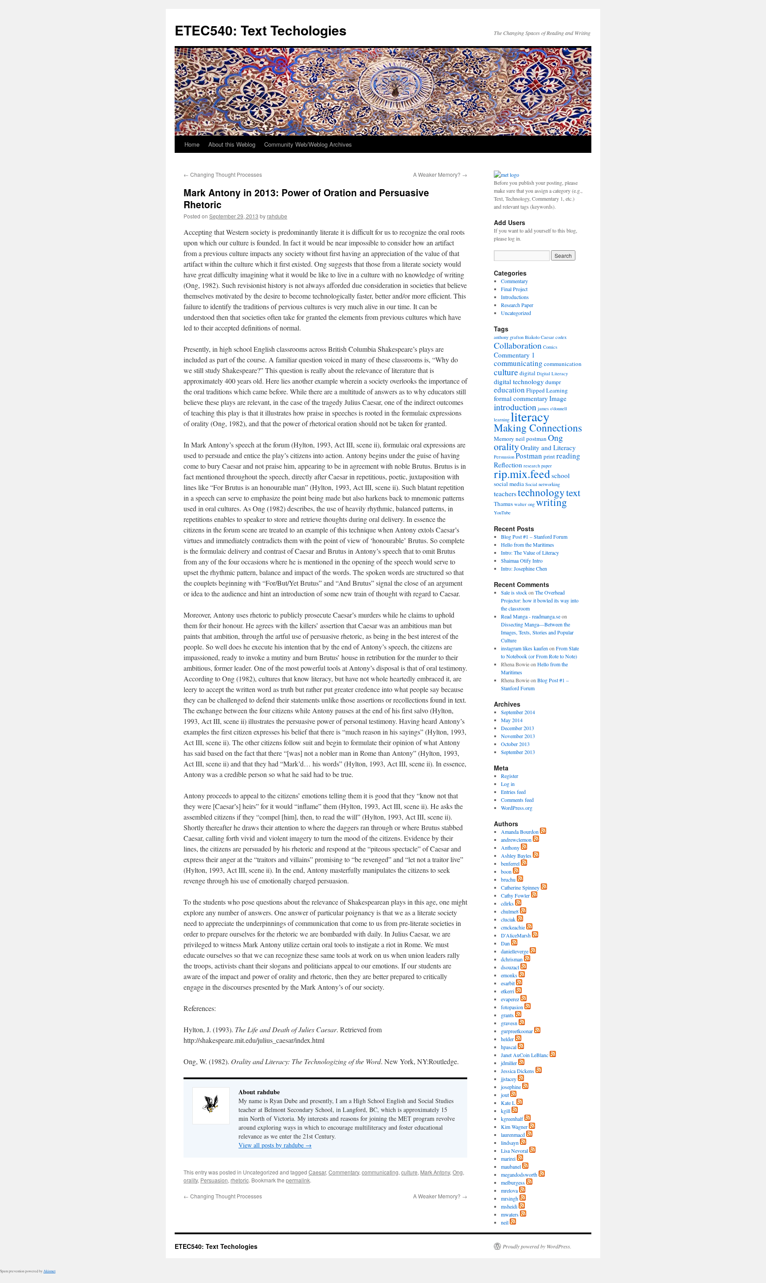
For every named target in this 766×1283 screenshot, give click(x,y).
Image (558, 398)
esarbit (508, 983)
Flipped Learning (547, 390)
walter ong (524, 504)
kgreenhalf (512, 1118)
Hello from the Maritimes (527, 544)
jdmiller (509, 1062)
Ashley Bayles (516, 855)
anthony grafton (509, 337)
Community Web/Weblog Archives (308, 144)
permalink (298, 1180)
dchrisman (512, 959)
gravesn (509, 1022)
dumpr (553, 382)
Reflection (508, 464)
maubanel (511, 1166)
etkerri (507, 991)
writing (551, 502)
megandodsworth (519, 1174)
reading (568, 456)
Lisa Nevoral (514, 1150)
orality (191, 1180)
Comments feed (517, 799)
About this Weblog (231, 144)
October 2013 (515, 743)
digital (527, 373)
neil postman (531, 439)
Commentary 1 (514, 354)
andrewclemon (516, 839)
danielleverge (514, 951)
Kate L (508, 1102)
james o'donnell (552, 408)
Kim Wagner (514, 1126)
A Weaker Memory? (440, 174)
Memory (504, 439)
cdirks (507, 903)
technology (541, 492)
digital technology (519, 381)
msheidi (509, 1206)
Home (191, 144)
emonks (509, 975)
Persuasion (214, 1180)
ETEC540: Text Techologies (261, 29)
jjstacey (508, 1078)
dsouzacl (510, 967)
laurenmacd (513, 1134)
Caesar (317, 1172)
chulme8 (510, 911)
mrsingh (509, 1198)
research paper (538, 466)
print (549, 456)
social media (509, 484)
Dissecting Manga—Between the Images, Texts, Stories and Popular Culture (537, 632)
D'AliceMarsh (516, 935)
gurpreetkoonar (517, 1030)
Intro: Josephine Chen (524, 568)
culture (409, 1172)
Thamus (503, 504)
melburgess (513, 1182)
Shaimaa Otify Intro (522, 560)
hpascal (508, 1046)
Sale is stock (514, 592)
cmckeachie (513, 927)
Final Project (514, 288)
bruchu (508, 879)
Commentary (343, 1172)
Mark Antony (435, 1172)
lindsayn (510, 1142)
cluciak (508, 919)
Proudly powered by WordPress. (537, 1246)
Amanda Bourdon (520, 831)
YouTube (502, 512)
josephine (511, 1086)
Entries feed (513, 791)
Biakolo (532, 337)
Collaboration (518, 345)
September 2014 (518, 711)
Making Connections (538, 427)
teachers (505, 493)
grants (507, 1015)
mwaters (510, 1214)
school (560, 475)
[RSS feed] (543, 831)
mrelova (509, 1190)
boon (506, 871)
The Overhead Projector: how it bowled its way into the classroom (539, 600)
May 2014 (512, 719)
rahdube (277, 216)
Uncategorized (516, 312)
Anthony (510, 847)
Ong (458, 1172)
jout (505, 1094)
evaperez (510, 999)
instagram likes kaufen (524, 648)
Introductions (515, 296)
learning (501, 419)
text (573, 492)
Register (509, 775)
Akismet (49, 1271)
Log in (508, 783)
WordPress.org (516, 807)
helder (507, 1038)
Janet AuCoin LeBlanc (524, 1054)
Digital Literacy (552, 373)
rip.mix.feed (522, 473)
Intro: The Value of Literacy (530, 552)
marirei (508, 1158)
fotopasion (512, 1007)
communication (563, 364)
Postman (529, 456)
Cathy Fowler (515, 895)
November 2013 (518, 735)
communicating (380, 1172)
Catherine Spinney (520, 887)
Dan (505, 943)
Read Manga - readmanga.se (530, 616)
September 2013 (518, 751)
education (509, 390)
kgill (505, 1110)
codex (561, 337)
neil (504, 1222)
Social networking (542, 484)
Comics (550, 347)
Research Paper (517, 304)
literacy (530, 416)
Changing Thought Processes (223, 174)
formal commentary (521, 398)
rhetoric (240, 1180)
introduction (515, 406)
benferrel (510, 863)
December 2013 (517, 727)
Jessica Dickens (517, 1070)
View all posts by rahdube (275, 1145)
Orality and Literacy (548, 447)
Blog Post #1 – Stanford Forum (534, 536)
